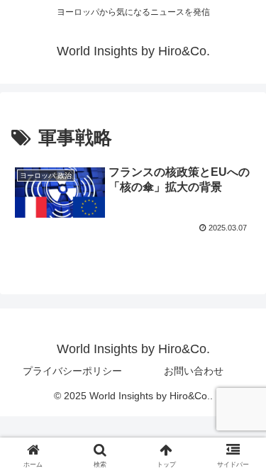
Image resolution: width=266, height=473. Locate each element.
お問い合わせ (193, 371)
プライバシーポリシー (72, 371)
